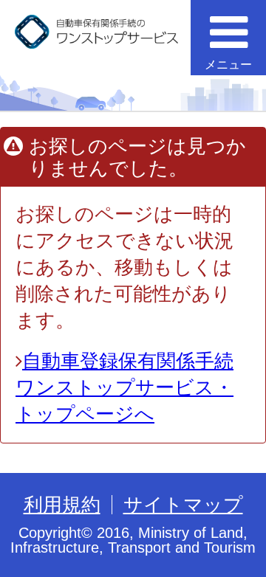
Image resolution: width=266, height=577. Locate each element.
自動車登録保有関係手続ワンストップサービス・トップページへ (124, 387)
